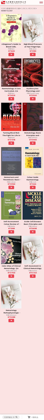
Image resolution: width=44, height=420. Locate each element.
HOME (3, 8)
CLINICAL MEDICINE (28, 8)
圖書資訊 (10, 8)
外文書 (17, 8)
